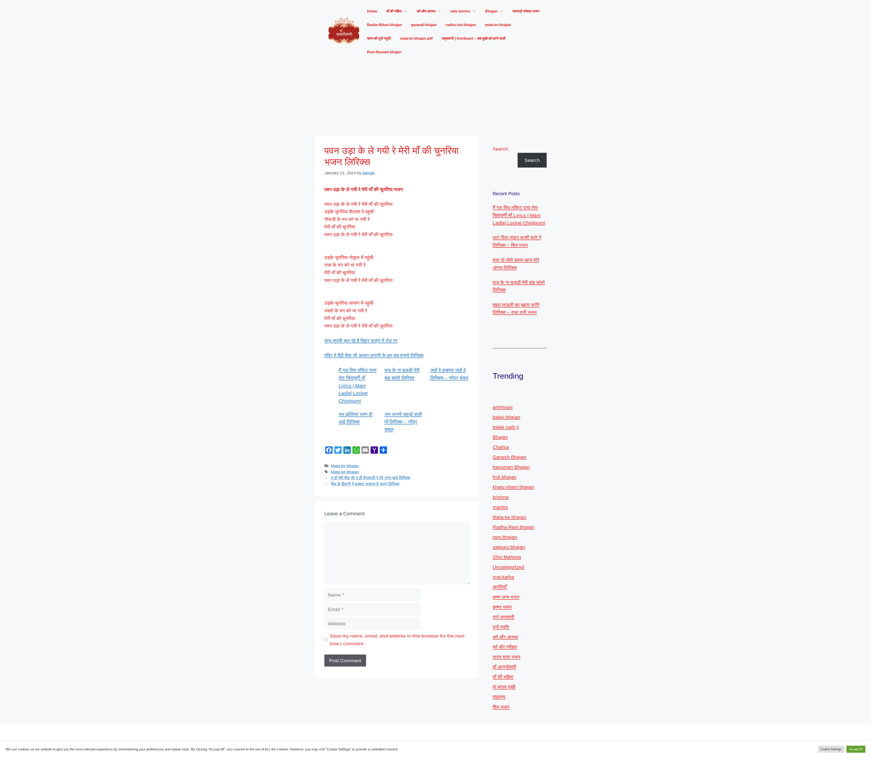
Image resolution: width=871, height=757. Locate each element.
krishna (501, 497)
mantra (500, 507)
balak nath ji (506, 427)
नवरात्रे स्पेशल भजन (525, 11)
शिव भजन (501, 707)
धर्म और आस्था (505, 637)
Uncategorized (508, 567)
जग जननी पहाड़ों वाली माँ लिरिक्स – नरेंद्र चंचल (403, 422)
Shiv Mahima (507, 557)
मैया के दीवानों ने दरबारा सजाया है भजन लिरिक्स (365, 484)
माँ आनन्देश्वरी (504, 666)
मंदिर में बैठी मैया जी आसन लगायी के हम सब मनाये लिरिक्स (373, 355)
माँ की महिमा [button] (394, 11)
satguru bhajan (509, 547)
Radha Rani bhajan (513, 527)
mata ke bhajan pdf (416, 38)
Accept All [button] (856, 749)
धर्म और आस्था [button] (426, 11)
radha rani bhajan (461, 25)
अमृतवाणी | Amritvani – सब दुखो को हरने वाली (474, 38)
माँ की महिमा (503, 676)
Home (372, 11)
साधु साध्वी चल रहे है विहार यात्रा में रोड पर (360, 340)
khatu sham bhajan (513, 486)
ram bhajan (505, 537)
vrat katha (503, 576)
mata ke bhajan (498, 25)
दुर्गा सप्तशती (503, 617)
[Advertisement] (435, 97)
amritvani (503, 407)
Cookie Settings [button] (831, 749)
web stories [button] (460, 11)
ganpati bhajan (424, 25)
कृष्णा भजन (502, 607)
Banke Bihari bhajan (384, 25)
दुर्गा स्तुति (501, 627)
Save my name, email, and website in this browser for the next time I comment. (397, 639)
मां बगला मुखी (504, 686)
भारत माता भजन (506, 657)
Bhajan (500, 437)
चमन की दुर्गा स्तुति (379, 38)
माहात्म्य (499, 696)
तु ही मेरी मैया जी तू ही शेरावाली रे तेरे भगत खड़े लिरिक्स (370, 478)
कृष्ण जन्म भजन (506, 597)
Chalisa (501, 447)
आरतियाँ (500, 586)
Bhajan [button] (491, 11)
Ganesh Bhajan (509, 457)
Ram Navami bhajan (384, 52)
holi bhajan (504, 477)
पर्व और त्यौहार (505, 647)
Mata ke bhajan (345, 466)
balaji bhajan (506, 417)
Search (500, 148)
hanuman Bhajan (511, 467)
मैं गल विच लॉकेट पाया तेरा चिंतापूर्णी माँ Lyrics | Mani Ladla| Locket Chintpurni (358, 385)
